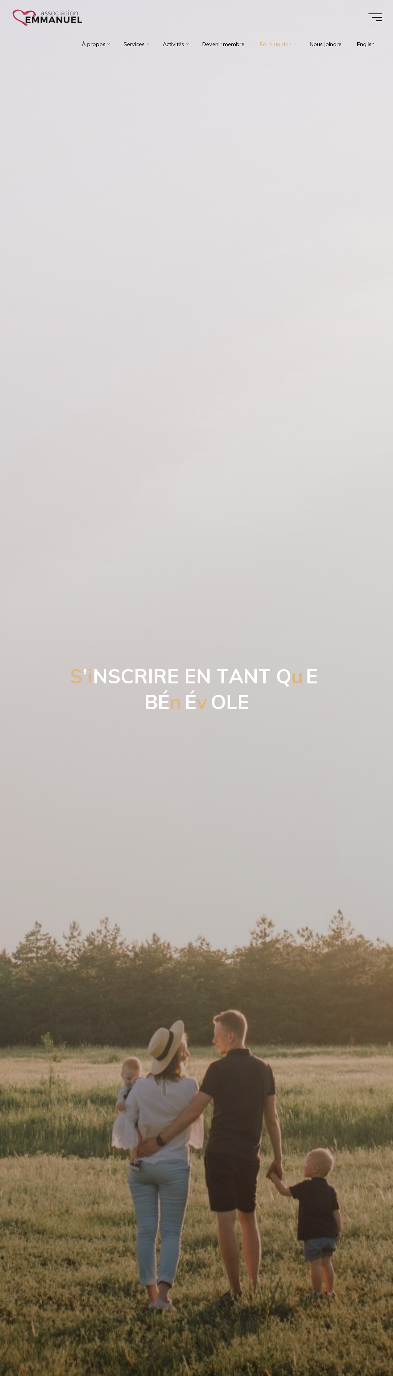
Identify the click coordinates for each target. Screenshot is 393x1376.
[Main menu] (375, 17)
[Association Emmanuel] (47, 17)
